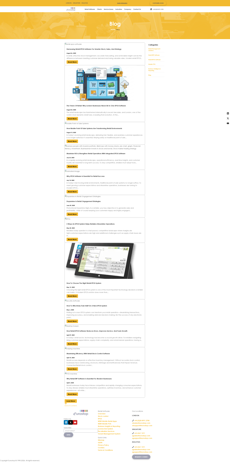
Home (113, 29)
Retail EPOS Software (154, 59)
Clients (99, 9)
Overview (101, 414)
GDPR (100, 443)
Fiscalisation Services (106, 431)
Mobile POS (151, 64)
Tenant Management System (109, 434)
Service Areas (108, 9)
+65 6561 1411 (139, 433)
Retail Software (90, 9)
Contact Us (137, 9)
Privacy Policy (103, 445)
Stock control (103, 416)
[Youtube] (75, 422)
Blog (149, 75)
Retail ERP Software (154, 55)
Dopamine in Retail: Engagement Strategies (84, 201)
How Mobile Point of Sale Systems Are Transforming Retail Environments (94, 128)
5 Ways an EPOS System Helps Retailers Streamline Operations (91, 224)
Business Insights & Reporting (109, 426)
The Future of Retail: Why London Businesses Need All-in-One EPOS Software (96, 106)
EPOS (100, 419)
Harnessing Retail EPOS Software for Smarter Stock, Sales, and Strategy (94, 49)
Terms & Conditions (105, 450)
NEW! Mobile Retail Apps (107, 421)
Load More (70, 401)
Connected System (105, 429)
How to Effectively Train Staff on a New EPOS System (87, 306)
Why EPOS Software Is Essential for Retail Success (85, 176)
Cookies (101, 448)
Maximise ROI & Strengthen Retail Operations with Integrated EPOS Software (96, 153)
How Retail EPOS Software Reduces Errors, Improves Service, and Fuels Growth (97, 331)
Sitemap (101, 440)
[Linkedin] (66, 422)
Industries (118, 9)
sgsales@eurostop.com (141, 436)
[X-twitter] (70, 422)
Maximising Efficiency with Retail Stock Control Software (88, 354)
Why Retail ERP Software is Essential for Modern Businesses (89, 379)
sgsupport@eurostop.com (142, 438)
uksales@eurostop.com (141, 423)
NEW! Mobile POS (105, 424)
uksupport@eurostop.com (142, 425)
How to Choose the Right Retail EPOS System (84, 283)
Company (127, 9)
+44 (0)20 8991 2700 (141, 420)
